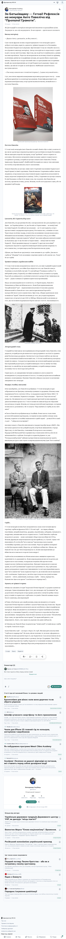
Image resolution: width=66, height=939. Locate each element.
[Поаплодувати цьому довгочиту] (23, 656)
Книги (14, 651)
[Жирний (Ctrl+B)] (5, 686)
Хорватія (20, 651)
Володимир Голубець (33, 787)
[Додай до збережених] (36, 656)
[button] (61, 936)
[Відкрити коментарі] (30, 656)
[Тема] (57, 2)
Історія (8, 651)
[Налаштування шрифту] (59, 9)
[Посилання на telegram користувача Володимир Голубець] (20, 807)
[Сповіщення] (62, 937)
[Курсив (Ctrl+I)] (8, 686)
